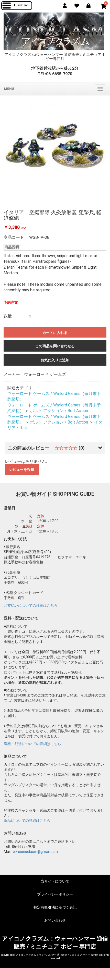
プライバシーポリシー (55, 894)
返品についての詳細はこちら (27, 820)
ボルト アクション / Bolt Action (59, 410)
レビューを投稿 (21, 469)
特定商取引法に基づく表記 (55, 907)
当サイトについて (55, 881)
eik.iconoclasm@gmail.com (35, 852)
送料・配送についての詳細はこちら (32, 744)
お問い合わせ (55, 920)
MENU (9, 89)
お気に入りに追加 (55, 360)
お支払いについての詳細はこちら (31, 605)
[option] (55, 152)
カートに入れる (55, 333)
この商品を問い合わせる (55, 346)
